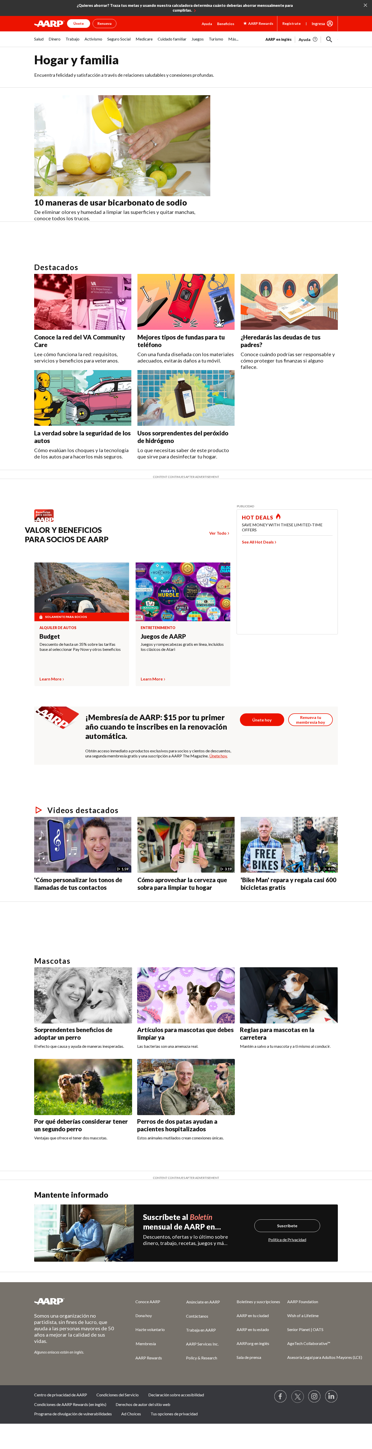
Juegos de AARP (163, 636)
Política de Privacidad (287, 1239)
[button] (329, 39)
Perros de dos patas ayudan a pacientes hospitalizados (177, 1125)
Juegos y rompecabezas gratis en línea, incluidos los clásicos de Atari (182, 647)
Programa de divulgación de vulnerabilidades (73, 1413)
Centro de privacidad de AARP (60, 1394)
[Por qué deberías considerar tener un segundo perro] (83, 1087)
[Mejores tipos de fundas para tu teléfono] (186, 302)
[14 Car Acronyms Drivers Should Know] (108, 903)
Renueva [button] (104, 23)
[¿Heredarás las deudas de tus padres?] (289, 302)
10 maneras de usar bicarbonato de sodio (110, 202)
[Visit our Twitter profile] (297, 1396)
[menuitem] (39, 41)
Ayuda (207, 24)
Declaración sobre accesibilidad (176, 1394)
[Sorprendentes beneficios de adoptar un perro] (83, 995)
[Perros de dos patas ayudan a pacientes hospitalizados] (186, 1087)
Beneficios (225, 24)
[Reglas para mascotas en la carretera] (289, 995)
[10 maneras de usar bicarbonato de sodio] (122, 145)
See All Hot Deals (258, 541)
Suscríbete (287, 1225)
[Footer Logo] (74, 1301)
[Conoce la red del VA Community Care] (82, 302)
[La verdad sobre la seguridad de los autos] (82, 398)
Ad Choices (131, 1413)
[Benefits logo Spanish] (46, 521)
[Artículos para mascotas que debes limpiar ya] (186, 995)
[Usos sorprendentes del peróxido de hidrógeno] (186, 398)
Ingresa (318, 23)
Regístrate (291, 23)
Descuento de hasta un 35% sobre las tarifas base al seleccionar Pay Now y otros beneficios (80, 647)
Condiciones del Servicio (117, 1394)
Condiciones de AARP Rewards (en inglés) (70, 1404)
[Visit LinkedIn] (331, 1396)
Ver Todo (217, 533)
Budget (49, 636)
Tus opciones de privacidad (174, 1413)
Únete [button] (78, 23)
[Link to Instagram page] (314, 1396)
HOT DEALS (257, 517)
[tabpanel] (301, 39)
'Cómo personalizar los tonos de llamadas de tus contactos (78, 883)
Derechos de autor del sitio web (143, 1404)
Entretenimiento (158, 628)
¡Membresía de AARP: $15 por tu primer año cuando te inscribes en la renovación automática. (156, 726)
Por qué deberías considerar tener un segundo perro (81, 1125)
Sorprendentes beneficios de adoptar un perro (73, 1033)
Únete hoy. (218, 755)
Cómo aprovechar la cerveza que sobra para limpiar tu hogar (182, 883)
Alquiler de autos (57, 628)
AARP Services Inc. (202, 1343)
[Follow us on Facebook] (280, 1396)
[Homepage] (49, 23)
